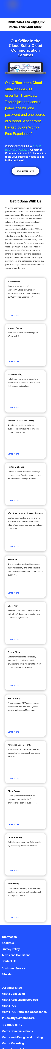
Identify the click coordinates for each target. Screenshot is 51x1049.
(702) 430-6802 (30, 27)
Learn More (13, 315)
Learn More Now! (25, 171)
